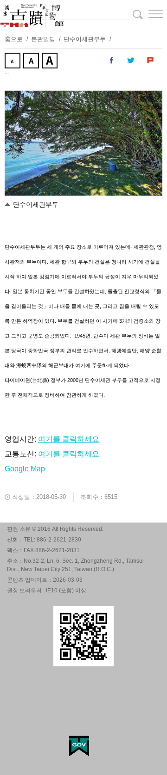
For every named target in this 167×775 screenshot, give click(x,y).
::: (7, 72)
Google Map (25, 469)
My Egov (79, 746)
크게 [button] (50, 61)
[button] (148, 14)
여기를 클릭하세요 (68, 439)
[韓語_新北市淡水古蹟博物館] (83, 14)
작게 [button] (13, 61)
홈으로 (14, 39)
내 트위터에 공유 (131, 60)
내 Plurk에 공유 (151, 60)
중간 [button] (32, 61)
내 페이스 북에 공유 (112, 60)
